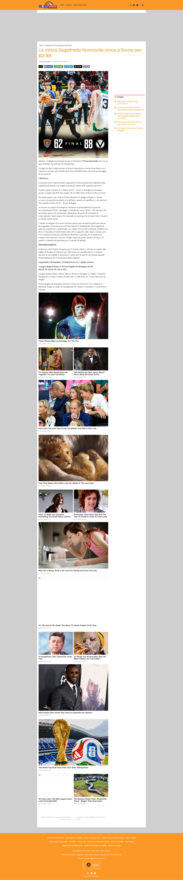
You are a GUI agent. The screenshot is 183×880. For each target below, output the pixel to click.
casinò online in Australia (58, 842)
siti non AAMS (130, 838)
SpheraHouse (94, 876)
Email (87, 66)
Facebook (49, 66)
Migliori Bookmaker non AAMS (95, 845)
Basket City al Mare (80, 5)
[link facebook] (134, 5)
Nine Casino (129, 842)
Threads (78, 66)
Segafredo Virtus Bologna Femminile (58, 45)
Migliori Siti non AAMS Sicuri (72, 845)
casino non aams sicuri (91, 838)
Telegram (69, 66)
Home (41, 45)
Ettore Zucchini (44, 61)
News (62, 5)
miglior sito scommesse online (113, 838)
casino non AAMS (117, 842)
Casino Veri (82, 842)
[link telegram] (137, 5)
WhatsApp (59, 66)
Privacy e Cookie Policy (55, 838)
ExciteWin (72, 842)
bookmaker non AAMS (74, 838)
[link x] (130, 5)
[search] (142, 5)
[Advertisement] (91, 27)
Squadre (69, 5)
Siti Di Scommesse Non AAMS (98, 842)
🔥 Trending (119, 97)
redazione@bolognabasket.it (94, 858)
